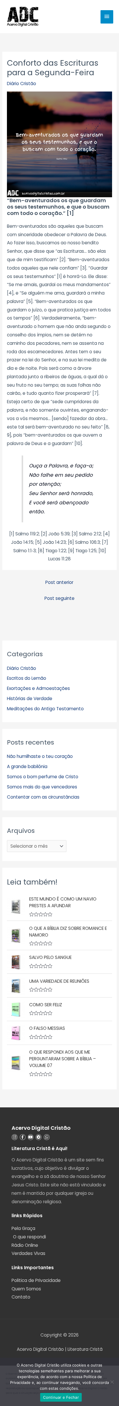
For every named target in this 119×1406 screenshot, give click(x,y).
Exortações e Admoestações (38, 688)
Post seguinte (59, 598)
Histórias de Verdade (29, 698)
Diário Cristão (21, 83)
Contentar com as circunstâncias (43, 797)
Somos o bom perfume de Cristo (42, 777)
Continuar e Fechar (61, 1397)
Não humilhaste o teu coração (40, 756)
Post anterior (59, 582)
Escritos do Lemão (26, 678)
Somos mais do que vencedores (42, 787)
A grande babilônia (27, 766)
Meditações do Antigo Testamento (45, 709)
